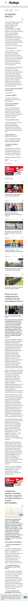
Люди (16, 9)
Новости (11, 9)
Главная (6, 9)
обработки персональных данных (10, 599)
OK (25, 597)
